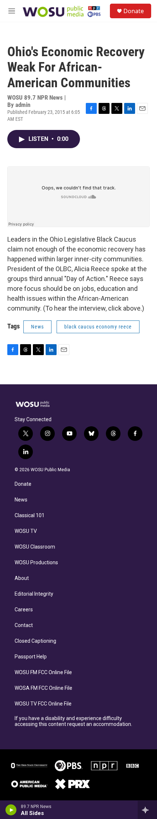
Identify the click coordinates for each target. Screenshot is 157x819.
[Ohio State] (29, 765)
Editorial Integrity (34, 594)
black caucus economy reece (98, 327)
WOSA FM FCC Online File (43, 688)
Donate (133, 11)
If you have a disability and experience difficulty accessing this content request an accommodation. (73, 721)
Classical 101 (30, 515)
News (37, 327)
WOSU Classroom (35, 547)
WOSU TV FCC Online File (43, 704)
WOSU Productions (36, 562)
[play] (11, 810)
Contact (24, 625)
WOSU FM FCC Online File (43, 672)
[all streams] (147, 810)
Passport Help (31, 657)
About (22, 578)
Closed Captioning (35, 641)
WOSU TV (26, 531)
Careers (24, 609)
